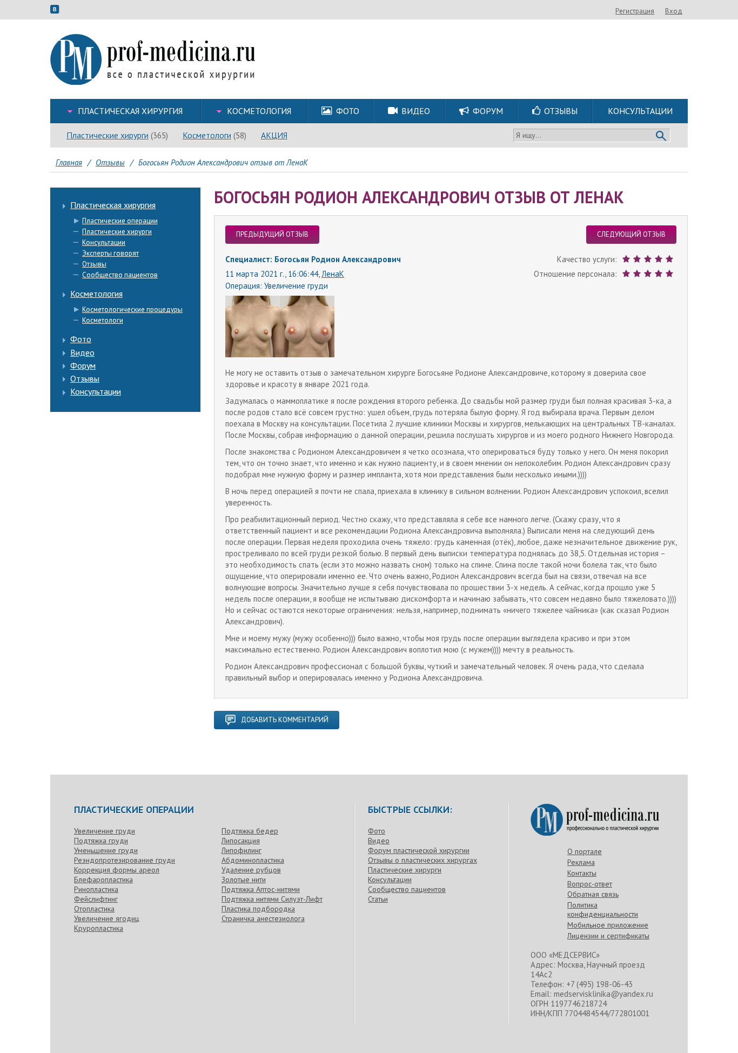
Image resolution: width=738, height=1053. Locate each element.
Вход (673, 11)
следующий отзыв (631, 234)
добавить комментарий (284, 719)
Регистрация (634, 11)
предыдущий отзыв (272, 234)
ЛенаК (332, 274)
